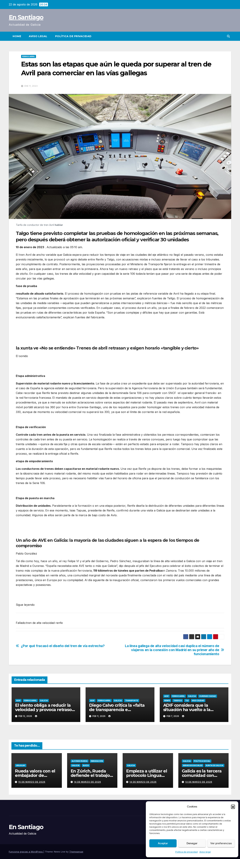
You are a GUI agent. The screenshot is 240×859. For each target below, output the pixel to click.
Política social (202, 761)
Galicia (44, 700)
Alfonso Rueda (79, 761)
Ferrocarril (28, 56)
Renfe (167, 700)
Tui (187, 700)
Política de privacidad (186, 852)
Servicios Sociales (192, 765)
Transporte (131, 700)
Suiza (86, 765)
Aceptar (163, 843)
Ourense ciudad (207, 696)
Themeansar (76, 851)
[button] (233, 806)
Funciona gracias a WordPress (26, 851)
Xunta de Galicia (214, 765)
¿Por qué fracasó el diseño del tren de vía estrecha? (63, 646)
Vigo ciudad (198, 700)
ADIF (18, 700)
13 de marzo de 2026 (198, 782)
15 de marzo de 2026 (31, 782)
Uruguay (20, 765)
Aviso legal (205, 852)
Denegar (192, 843)
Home (17, 36)
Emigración (97, 761)
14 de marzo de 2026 (87, 782)
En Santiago (26, 17)
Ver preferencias (221, 843)
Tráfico (177, 700)
